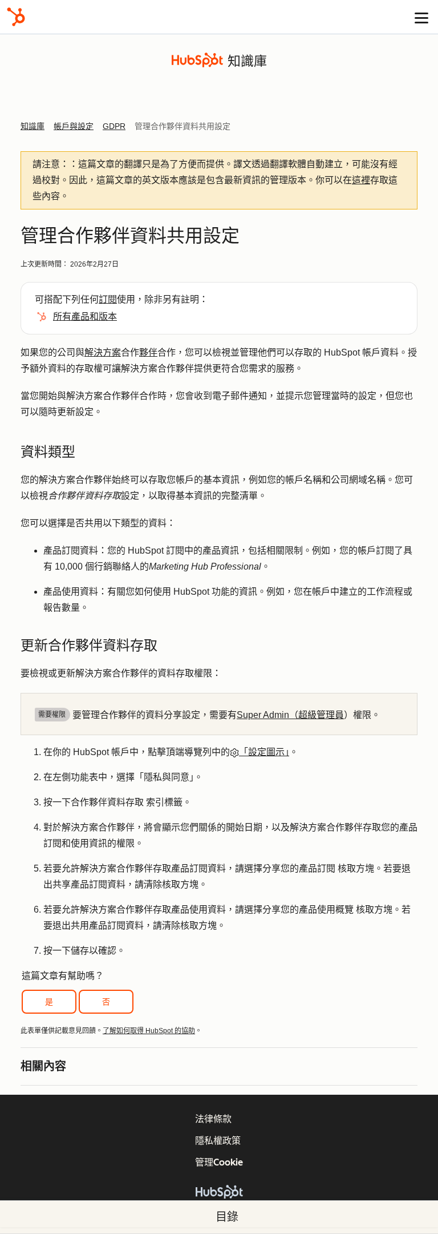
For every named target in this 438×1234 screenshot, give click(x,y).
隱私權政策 (218, 1140)
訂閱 (108, 299)
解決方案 (102, 352)
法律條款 (213, 1119)
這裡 (361, 180)
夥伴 (148, 352)
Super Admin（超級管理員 (290, 715)
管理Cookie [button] (219, 1162)
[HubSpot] (16, 17)
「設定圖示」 (264, 752)
